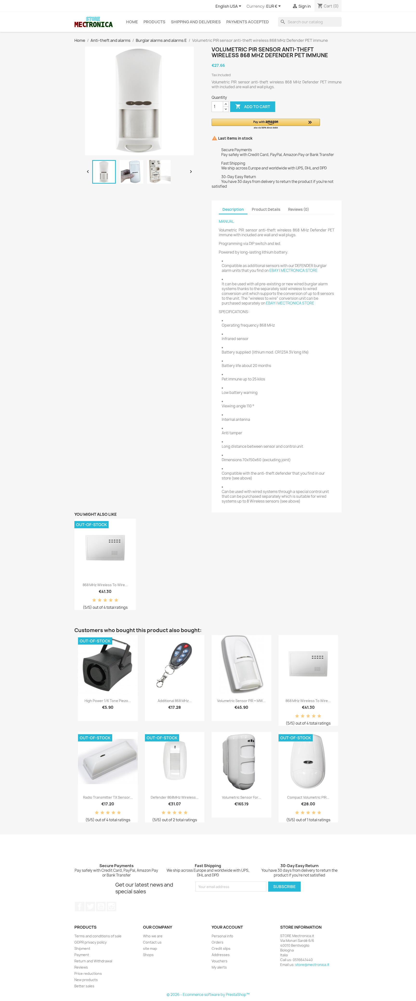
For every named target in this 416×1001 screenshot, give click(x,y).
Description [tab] (233, 209)
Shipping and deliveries (196, 22)
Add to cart (252, 106)
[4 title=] (110, 600)
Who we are (152, 936)
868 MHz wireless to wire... (105, 585)
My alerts (219, 967)
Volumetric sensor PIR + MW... (241, 700)
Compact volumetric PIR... (308, 797)
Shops (148, 954)
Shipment (82, 948)
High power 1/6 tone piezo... (107, 700)
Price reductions (88, 973)
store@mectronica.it (312, 964)
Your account (227, 927)
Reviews (81, 967)
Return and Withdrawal (93, 961)
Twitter (90, 906)
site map (150, 948)
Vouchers (220, 961)
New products (86, 979)
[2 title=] (99, 600)
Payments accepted (247, 22)
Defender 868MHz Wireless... (175, 797)
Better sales (84, 986)
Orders (217, 942)
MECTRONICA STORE (299, 270)
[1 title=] (94, 600)
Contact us (152, 942)
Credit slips (221, 948)
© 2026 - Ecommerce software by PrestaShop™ (208, 994)
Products (154, 22)
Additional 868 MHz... (175, 700)
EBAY (273, 270)
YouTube (101, 906)
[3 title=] (105, 600)
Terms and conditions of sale (98, 936)
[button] (266, 124)
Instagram (111, 906)
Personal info (222, 936)
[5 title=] (116, 600)
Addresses (221, 954)
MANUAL (226, 221)
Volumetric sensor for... (241, 797)
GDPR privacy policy (90, 942)
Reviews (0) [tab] (298, 209)
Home (132, 22)
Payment (81, 954)
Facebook (79, 906)
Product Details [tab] (266, 209)
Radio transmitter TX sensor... (108, 797)
